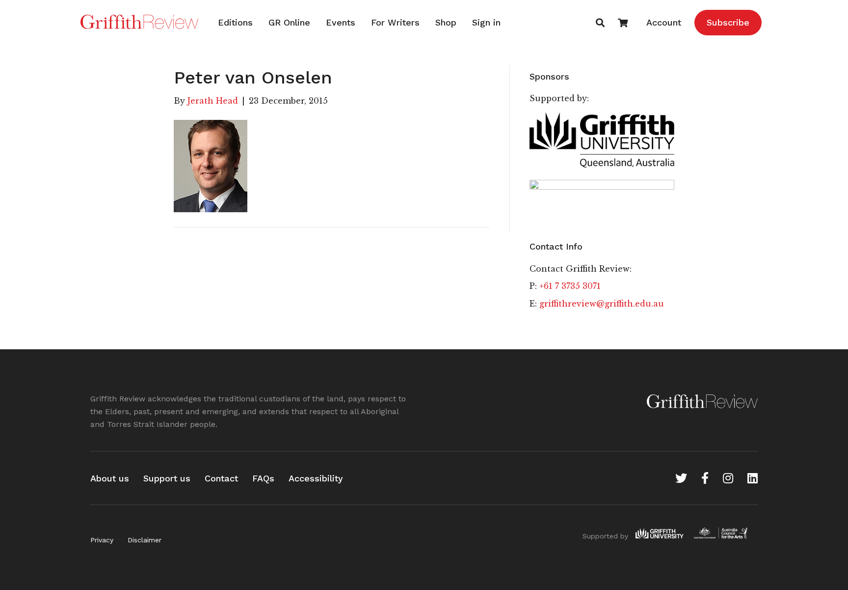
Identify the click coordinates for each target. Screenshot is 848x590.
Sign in (486, 22)
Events (340, 22)
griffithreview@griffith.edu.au (601, 304)
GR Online (289, 22)
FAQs (263, 478)
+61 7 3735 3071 (570, 286)
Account (663, 22)
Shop (445, 22)
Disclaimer (144, 540)
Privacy (101, 540)
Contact (221, 478)
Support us (166, 478)
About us (109, 478)
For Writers (395, 22)
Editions (235, 22)
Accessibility (316, 478)
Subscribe (728, 22)
